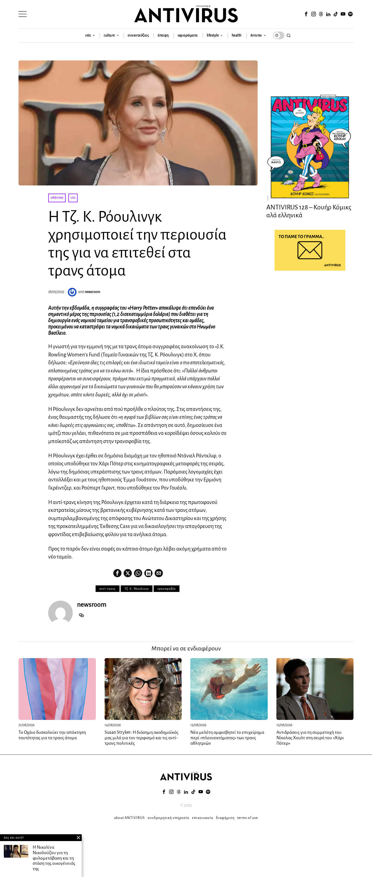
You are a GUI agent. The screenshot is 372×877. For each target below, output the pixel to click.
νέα (73, 198)
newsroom (92, 292)
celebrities (56, 198)
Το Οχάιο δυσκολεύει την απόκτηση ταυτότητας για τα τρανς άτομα (52, 735)
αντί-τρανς (107, 588)
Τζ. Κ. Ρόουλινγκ (136, 588)
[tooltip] (306, 14)
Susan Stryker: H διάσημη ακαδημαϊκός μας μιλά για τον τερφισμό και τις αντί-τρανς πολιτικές (141, 738)
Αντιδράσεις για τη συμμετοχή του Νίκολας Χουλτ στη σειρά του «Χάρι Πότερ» (310, 738)
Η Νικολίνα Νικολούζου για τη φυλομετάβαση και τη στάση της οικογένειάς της (54, 858)
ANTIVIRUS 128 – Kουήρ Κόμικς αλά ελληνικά (308, 211)
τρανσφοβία (166, 588)
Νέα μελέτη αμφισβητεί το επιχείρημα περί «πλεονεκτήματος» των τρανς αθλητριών (227, 738)
